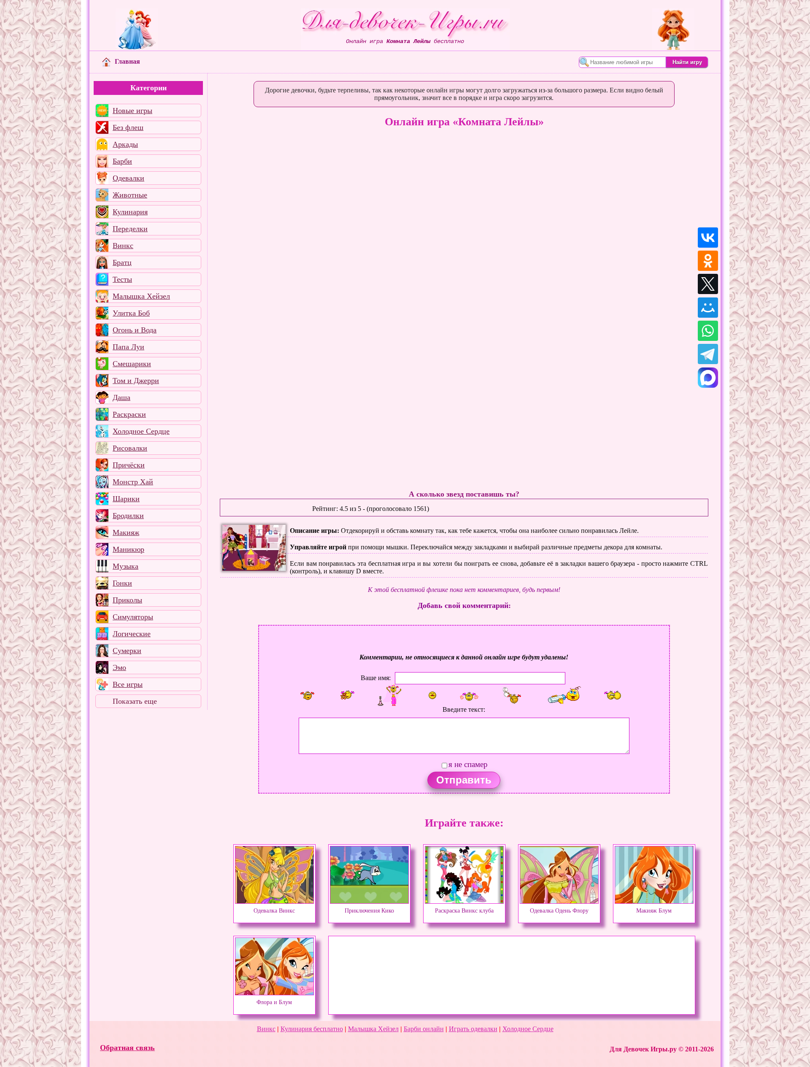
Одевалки (128, 178)
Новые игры (132, 110)
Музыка (125, 566)
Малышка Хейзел (141, 296)
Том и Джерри (136, 380)
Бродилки (128, 515)
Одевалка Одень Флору (559, 910)
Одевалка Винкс (274, 910)
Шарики (126, 498)
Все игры (128, 684)
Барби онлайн (424, 1028)
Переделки (130, 228)
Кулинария (130, 212)
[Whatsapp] (708, 331)
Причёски (129, 465)
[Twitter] (708, 284)
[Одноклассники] (708, 261)
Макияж (126, 532)
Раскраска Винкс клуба (464, 910)
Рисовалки (130, 448)
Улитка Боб (131, 313)
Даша (121, 397)
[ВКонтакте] (708, 237)
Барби (122, 161)
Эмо (119, 667)
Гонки (122, 583)
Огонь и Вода (135, 330)
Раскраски (129, 414)
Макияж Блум (654, 910)
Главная (127, 61)
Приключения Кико (369, 910)
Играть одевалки (473, 1028)
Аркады (125, 144)
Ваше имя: (376, 677)
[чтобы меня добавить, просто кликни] (307, 695)
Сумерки (127, 650)
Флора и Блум (274, 1002)
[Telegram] (708, 354)
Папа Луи (128, 347)
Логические (132, 633)
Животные (130, 195)
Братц (122, 262)
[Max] (708, 377)
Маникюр (128, 549)
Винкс (123, 245)
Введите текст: (464, 709)
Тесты (122, 279)
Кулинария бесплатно (312, 1028)
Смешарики (132, 363)
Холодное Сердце (141, 431)
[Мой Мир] (708, 307)
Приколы (127, 600)
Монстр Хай (133, 482)
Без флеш (128, 127)
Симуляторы (133, 617)
